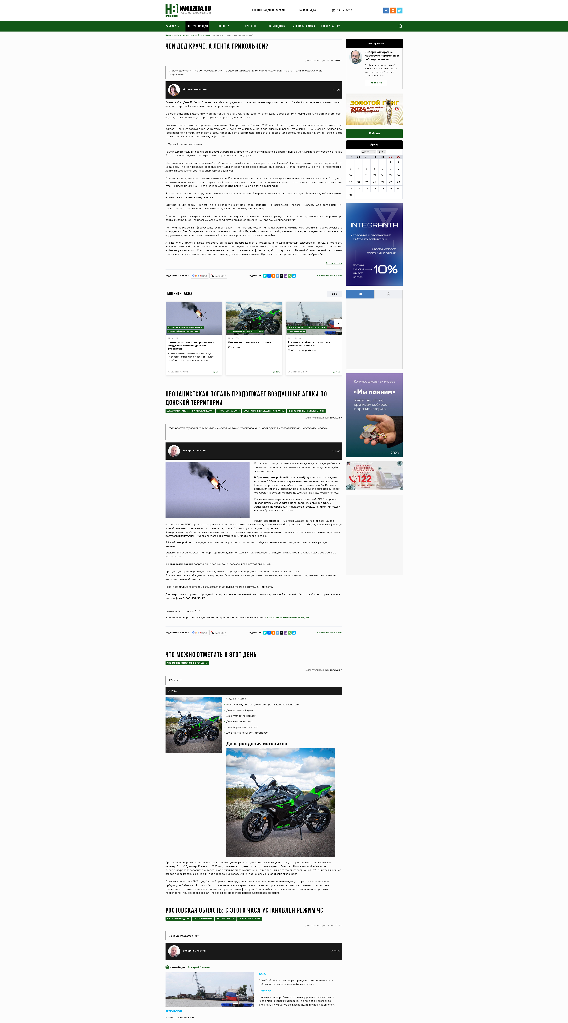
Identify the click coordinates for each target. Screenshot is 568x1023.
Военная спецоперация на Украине (185, 327)
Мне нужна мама (304, 26)
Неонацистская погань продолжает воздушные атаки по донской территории (191, 345)
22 (390, 182)
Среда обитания (297, 332)
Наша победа (307, 10)
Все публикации (197, 26)
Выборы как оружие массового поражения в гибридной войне (382, 56)
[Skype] (294, 276)
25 (358, 188)
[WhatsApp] (290, 276)
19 (366, 182)
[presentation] (338, 323)
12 (366, 175)
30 (398, 188)
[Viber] (285, 276)
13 (374, 175)
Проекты (250, 26)
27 (374, 188)
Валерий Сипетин (180, 372)
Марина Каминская (195, 89)
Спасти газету (330, 26)
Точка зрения (205, 35)
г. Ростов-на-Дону (229, 411)
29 (390, 188)
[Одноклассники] (393, 10)
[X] (281, 276)
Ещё (334, 294)
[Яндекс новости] (218, 276)
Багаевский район (202, 411)
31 (350, 195)
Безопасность (296, 327)
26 (366, 188)
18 (358, 182)
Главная (169, 35)
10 (350, 175)
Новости (223, 26)
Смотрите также (179, 294)
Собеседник (277, 26)
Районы (374, 133)
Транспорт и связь (315, 327)
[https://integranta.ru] (374, 244)
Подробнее (375, 83)
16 (398, 175)
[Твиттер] (399, 10)
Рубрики (171, 26)
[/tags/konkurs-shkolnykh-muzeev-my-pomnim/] (374, 415)
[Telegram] (277, 276)
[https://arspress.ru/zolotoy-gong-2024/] (374, 109)
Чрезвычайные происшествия (183, 332)
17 (350, 182)
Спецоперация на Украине (269, 10)
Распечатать (334, 263)
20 (374, 182)
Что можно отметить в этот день (245, 332)
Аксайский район (177, 411)
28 (382, 188)
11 (358, 175)
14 (382, 175)
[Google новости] (200, 276)
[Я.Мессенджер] (265, 276)
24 (350, 188)
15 (390, 175)
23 (398, 182)
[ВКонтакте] (386, 10)
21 (382, 182)
